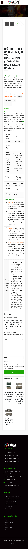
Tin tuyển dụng (8, 509)
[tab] (14, 108)
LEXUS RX (19, 96)
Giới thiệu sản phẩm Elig (11, 504)
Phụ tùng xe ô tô (9, 522)
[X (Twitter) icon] (13, 543)
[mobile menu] (2, 2)
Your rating (7, 337)
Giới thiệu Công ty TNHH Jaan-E (13, 496)
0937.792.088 (8, 486)
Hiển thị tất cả (19, 24)
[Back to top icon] (24, 545)
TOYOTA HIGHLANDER (10, 100)
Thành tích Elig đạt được (11, 501)
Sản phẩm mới (8, 530)
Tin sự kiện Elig (9, 506)
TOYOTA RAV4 (8, 103)
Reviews (6, 112)
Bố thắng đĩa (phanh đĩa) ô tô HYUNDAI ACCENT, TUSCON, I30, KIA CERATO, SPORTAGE (19, 398)
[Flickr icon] (16, 543)
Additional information (9, 110)
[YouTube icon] (14, 543)
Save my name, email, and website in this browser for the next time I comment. (14, 366)
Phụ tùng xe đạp (9, 525)
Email (6, 361)
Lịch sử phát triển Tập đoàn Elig (13, 499)
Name (6, 357)
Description (7, 108)
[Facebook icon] (11, 543)
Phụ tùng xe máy (9, 520)
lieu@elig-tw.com (12, 483)
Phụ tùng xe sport (9, 527)
